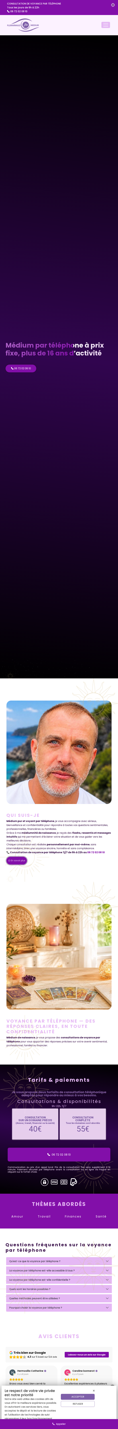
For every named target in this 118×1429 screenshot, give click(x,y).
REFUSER (78, 1404)
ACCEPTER (77, 1397)
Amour (17, 1216)
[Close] (113, 5)
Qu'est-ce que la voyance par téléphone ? (34, 1261)
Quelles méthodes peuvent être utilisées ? (34, 1298)
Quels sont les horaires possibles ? (29, 1289)
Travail (44, 1216)
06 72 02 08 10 (18, 11)
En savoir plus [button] (17, 860)
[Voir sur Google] (12, 1372)
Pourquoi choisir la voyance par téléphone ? (35, 1307)
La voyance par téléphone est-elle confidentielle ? (39, 1280)
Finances (73, 1216)
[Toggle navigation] (105, 25)
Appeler (60, 1424)
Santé (101, 1216)
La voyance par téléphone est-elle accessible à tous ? (42, 1270)
